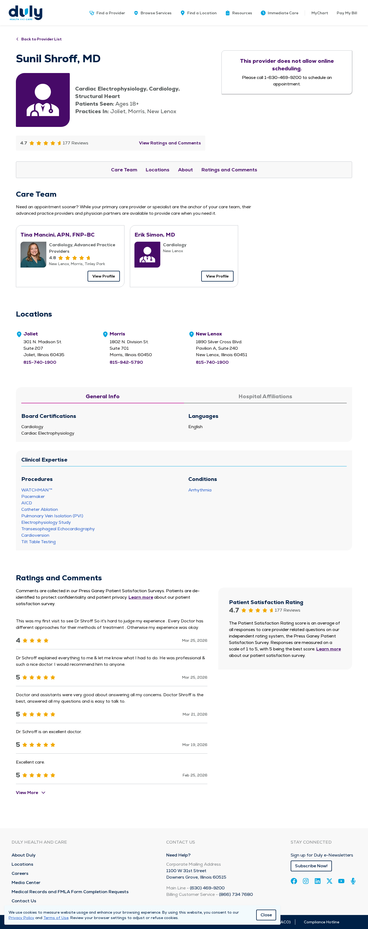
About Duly (24, 855)
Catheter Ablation (39, 509)
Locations (157, 170)
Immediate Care (283, 13)
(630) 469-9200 (207, 888)
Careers (20, 873)
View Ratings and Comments (170, 143)
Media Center (26, 882)
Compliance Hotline (321, 922)
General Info (103, 396)
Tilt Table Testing (38, 542)
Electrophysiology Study (46, 522)
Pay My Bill (347, 13)
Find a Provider (110, 13)
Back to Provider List (41, 39)
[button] (238, 13)
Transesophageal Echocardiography (58, 529)
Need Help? (178, 855)
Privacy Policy (21, 917)
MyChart (319, 13)
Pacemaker (33, 496)
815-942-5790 (126, 362)
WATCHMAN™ (36, 490)
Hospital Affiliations (265, 396)
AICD (26, 503)
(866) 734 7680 (236, 894)
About (185, 170)
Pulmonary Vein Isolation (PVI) (52, 516)
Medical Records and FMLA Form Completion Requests (70, 892)
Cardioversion (35, 535)
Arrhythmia (199, 490)
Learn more (141, 597)
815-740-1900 (39, 362)
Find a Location (202, 13)
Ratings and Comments (229, 170)
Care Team (124, 170)
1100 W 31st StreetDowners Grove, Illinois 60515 (196, 874)
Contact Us (24, 901)
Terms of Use (55, 917)
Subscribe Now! (311, 866)
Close (266, 915)
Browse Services (156, 13)
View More (27, 792)
